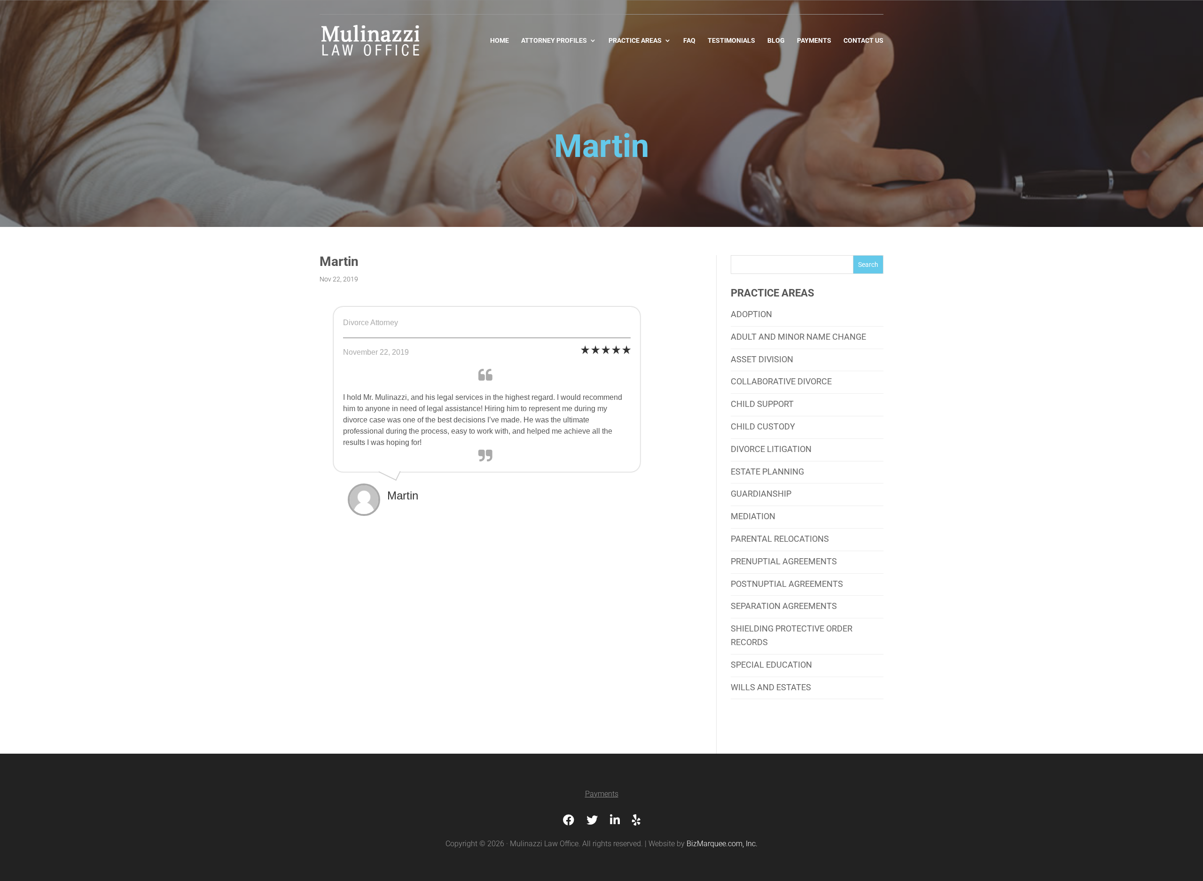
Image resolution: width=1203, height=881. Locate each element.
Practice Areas (635, 40)
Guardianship (761, 494)
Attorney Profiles (554, 40)
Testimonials (731, 40)
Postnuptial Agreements (787, 584)
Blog (776, 40)
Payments (814, 40)
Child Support (762, 404)
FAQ (689, 40)
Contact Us (863, 40)
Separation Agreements (784, 606)
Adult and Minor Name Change (798, 337)
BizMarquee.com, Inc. (722, 843)
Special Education (771, 665)
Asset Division (762, 359)
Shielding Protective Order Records (791, 635)
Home (499, 40)
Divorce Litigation (771, 449)
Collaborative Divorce (781, 381)
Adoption (751, 314)
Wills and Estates (771, 687)
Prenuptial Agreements (784, 561)
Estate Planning (767, 471)
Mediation (753, 516)
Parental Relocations (780, 539)
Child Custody (763, 426)
